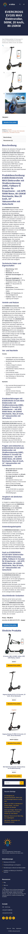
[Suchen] (22, 783)
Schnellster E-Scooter (15, 132)
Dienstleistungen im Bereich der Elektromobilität (14, 867)
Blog (5, 882)
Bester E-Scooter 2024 (14, 131)
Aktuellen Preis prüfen (10, 122)
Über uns (6, 885)
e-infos (12, 4)
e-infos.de (14, 931)
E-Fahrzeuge (17, 39)
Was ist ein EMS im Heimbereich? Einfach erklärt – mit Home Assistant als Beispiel (13, 805)
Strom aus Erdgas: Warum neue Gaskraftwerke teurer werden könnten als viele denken (12, 811)
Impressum (18, 928)
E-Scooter (9, 129)
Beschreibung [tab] (7, 137)
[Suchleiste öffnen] (20, 4)
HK (19, 931)
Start (3, 39)
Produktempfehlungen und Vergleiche (12, 864)
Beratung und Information (9, 862)
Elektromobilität (9, 39)
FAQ (5, 888)
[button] (3, 45)
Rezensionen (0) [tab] (8, 140)
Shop (13, 928)
